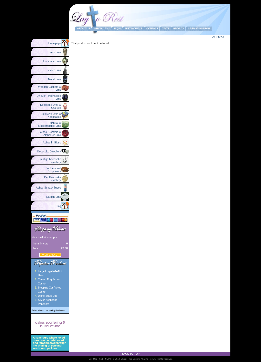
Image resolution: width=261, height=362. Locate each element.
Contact (151, 28)
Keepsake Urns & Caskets (49, 106)
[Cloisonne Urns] (65, 64)
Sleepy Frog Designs (130, 359)
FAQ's (116, 28)
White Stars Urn (47, 295)
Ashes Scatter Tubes (47, 187)
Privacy (178, 28)
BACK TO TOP (131, 353)
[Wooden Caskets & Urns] (65, 91)
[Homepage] (65, 46)
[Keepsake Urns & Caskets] (65, 109)
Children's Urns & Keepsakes (49, 115)
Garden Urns (52, 196)
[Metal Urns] (65, 82)
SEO (107, 359)
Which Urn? (101, 28)
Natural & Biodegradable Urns (49, 124)
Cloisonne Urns (50, 61)
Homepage (54, 43)
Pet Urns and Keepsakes (51, 170)
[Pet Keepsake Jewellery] (65, 181)
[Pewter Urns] (65, 73)
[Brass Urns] (65, 55)
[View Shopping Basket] (50, 232)
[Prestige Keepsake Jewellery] (65, 163)
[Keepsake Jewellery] (65, 154)
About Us (83, 28)
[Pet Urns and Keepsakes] (65, 172)
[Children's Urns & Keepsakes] (65, 118)
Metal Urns (53, 79)
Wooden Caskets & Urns (48, 88)
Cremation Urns (199, 28)
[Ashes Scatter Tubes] (65, 190)
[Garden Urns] (65, 199)
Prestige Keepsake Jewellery (48, 160)
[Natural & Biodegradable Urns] (65, 127)
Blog (58, 206)
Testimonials (133, 28)
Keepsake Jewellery (47, 151)
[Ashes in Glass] (65, 145)
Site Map (93, 359)
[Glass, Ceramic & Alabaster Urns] (65, 136)
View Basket (50, 254)
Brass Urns (52, 52)
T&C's (165, 28)
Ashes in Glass (50, 142)
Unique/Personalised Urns (47, 97)
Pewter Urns (52, 70)
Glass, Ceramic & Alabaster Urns (49, 133)
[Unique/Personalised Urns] (65, 100)
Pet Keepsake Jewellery (51, 179)
